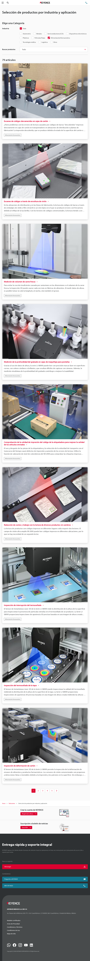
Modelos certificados (13, 920)
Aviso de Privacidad (13, 924)
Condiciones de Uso (13, 930)
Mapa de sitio (11, 934)
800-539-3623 (8, 886)
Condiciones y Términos (14, 927)
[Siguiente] (56, 791)
